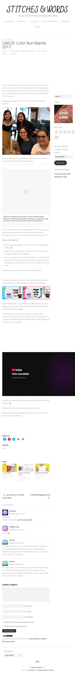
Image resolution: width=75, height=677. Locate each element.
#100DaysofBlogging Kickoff (40, 495)
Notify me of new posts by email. (15, 626)
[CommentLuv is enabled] (8, 636)
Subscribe (60, 163)
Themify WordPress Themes (45, 670)
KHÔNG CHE (14, 527)
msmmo (13, 511)
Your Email (27, 612)
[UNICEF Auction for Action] (26, 468)
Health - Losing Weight (27, 51)
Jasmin (12, 540)
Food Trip (34, 21)
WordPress (32, 670)
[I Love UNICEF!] (9, 468)
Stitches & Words (36, 667)
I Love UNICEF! (6, 473)
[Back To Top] (37, 661)
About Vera (9, 21)
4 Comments (13, 54)
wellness (4, 54)
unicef (44, 51)
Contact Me (65, 21)
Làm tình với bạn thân (24, 520)
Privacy (37, 27)
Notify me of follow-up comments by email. (19, 622)
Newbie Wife (22, 21)
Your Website (28, 617)
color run (39, 51)
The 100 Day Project (49, 21)
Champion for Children (41, 473)
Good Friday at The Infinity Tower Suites (13, 496)
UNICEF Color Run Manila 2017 (24, 44)
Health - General (15, 51)
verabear (4, 51)
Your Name (27, 606)
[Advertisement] (26, 69)
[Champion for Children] (42, 468)
